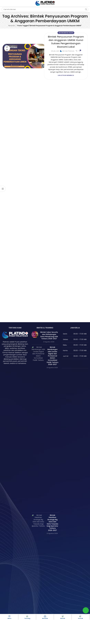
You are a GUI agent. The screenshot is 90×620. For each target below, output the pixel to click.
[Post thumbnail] (35, 337)
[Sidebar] (2, 188)
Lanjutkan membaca (66, 75)
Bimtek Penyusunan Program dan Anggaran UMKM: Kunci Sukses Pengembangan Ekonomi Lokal (66, 42)
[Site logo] (45, 3)
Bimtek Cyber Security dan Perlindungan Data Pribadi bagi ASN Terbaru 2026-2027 (49, 335)
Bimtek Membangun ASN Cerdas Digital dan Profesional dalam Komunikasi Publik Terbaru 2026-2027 (52, 356)
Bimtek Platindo (68, 51)
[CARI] (86, 9)
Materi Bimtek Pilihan (66, 33)
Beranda (11, 25)
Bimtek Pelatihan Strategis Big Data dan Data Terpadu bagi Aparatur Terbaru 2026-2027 (52, 522)
